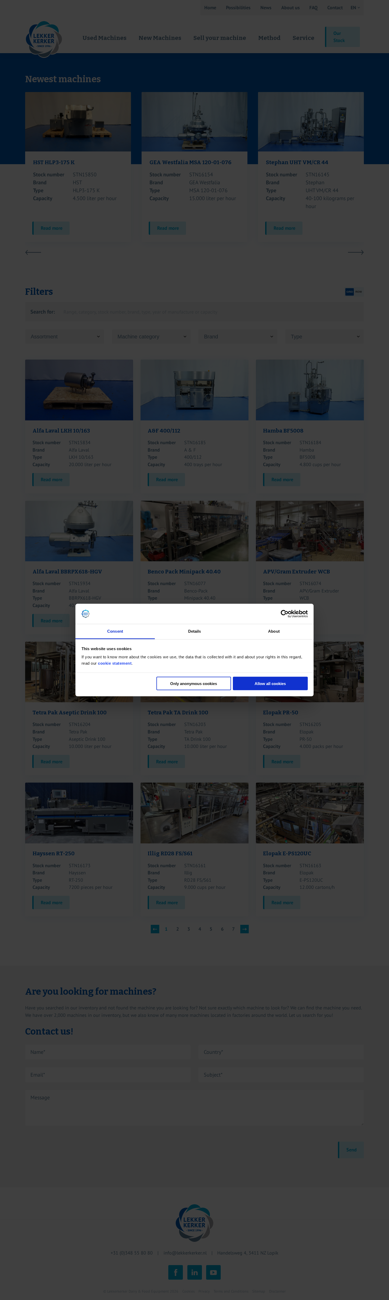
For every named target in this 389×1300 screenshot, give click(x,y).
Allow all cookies (270, 683)
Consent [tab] (115, 631)
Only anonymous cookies (193, 683)
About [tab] (274, 631)
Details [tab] (194, 631)
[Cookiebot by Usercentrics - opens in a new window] (284, 614)
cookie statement (115, 663)
